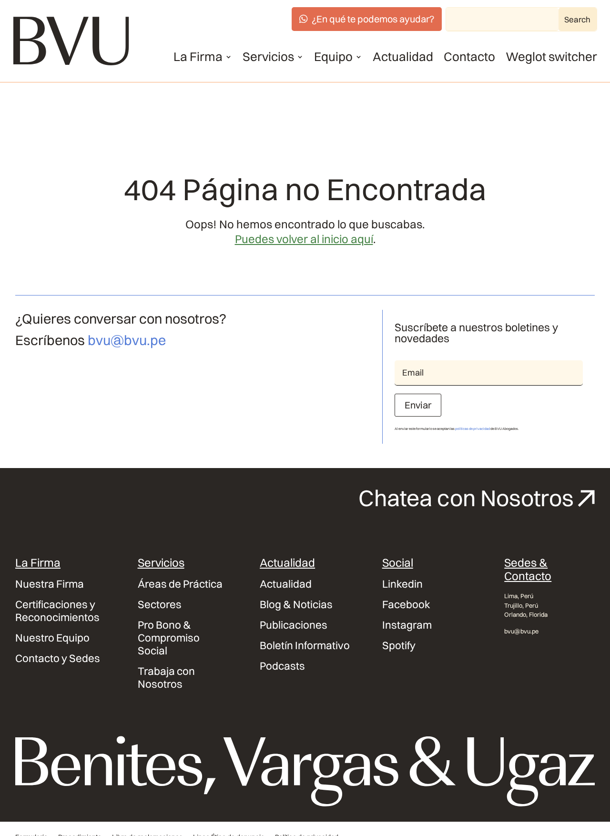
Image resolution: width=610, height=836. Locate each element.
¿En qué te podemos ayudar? (373, 19)
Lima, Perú (518, 596)
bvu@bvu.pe (127, 340)
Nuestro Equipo (52, 638)
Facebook (406, 604)
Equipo (333, 56)
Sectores (160, 604)
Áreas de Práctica (180, 584)
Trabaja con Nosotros (166, 678)
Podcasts (282, 666)
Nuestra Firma (49, 584)
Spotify (399, 645)
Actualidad (403, 56)
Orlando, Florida (526, 614)
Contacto (469, 56)
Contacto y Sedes (57, 658)
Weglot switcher (551, 56)
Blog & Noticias (296, 604)
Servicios (268, 56)
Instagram (407, 625)
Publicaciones (293, 625)
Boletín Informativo (305, 645)
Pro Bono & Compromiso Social (169, 638)
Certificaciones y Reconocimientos (57, 611)
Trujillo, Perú (521, 605)
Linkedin (402, 584)
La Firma (198, 56)
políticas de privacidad (472, 429)
